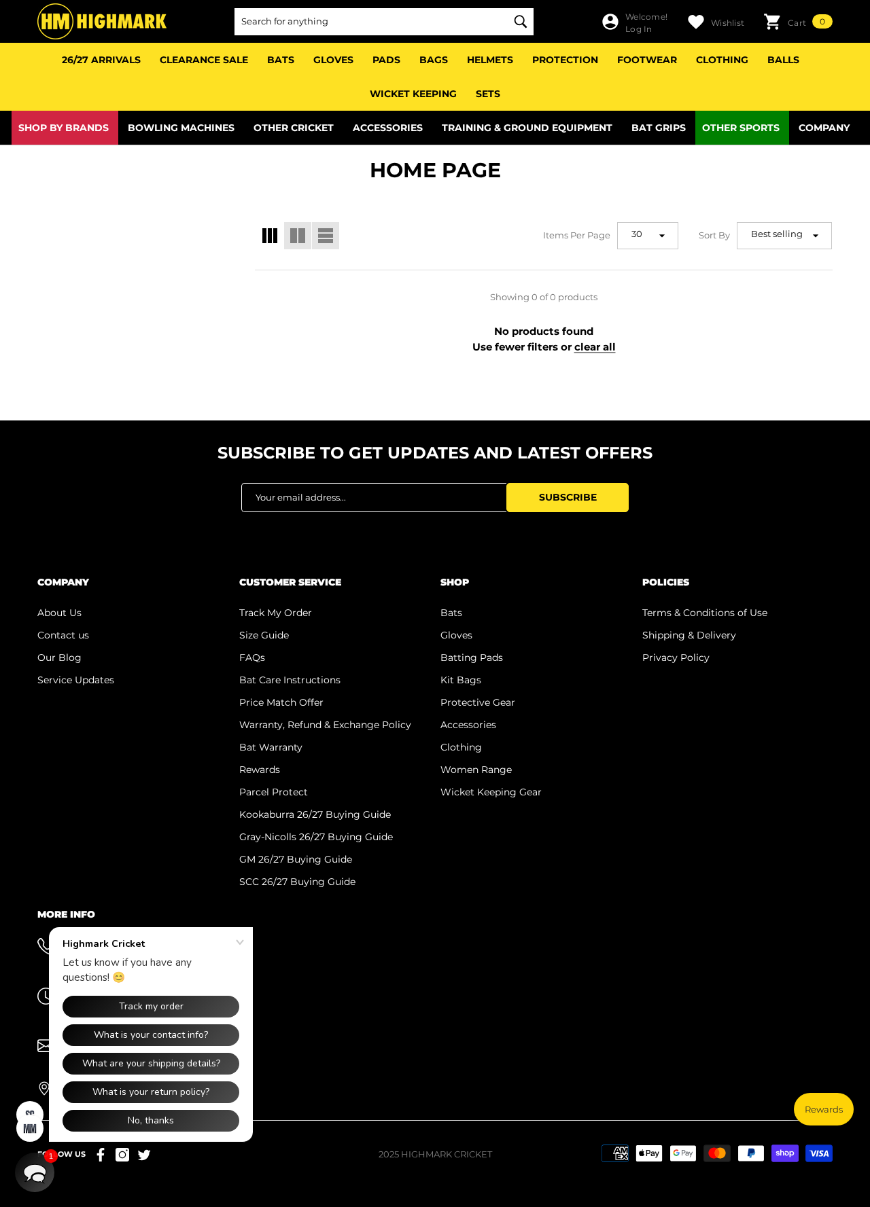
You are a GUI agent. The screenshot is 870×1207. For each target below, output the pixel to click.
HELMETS (490, 60)
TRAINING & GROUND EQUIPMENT (527, 128)
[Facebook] (100, 1154)
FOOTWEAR (647, 60)
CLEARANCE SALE (204, 60)
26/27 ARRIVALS (101, 60)
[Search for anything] (384, 21)
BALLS (783, 60)
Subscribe (568, 497)
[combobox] (370, 21)
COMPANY (824, 128)
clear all (595, 346)
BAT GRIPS (658, 128)
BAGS (433, 60)
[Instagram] (122, 1154)
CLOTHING (722, 60)
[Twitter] (144, 1154)
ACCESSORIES (388, 128)
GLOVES (333, 60)
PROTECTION (565, 60)
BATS (280, 60)
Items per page (576, 235)
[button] (798, 21)
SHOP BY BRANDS (63, 128)
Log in (638, 29)
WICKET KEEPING (413, 94)
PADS (386, 60)
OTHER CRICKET (294, 128)
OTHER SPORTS (741, 128)
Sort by (714, 235)
